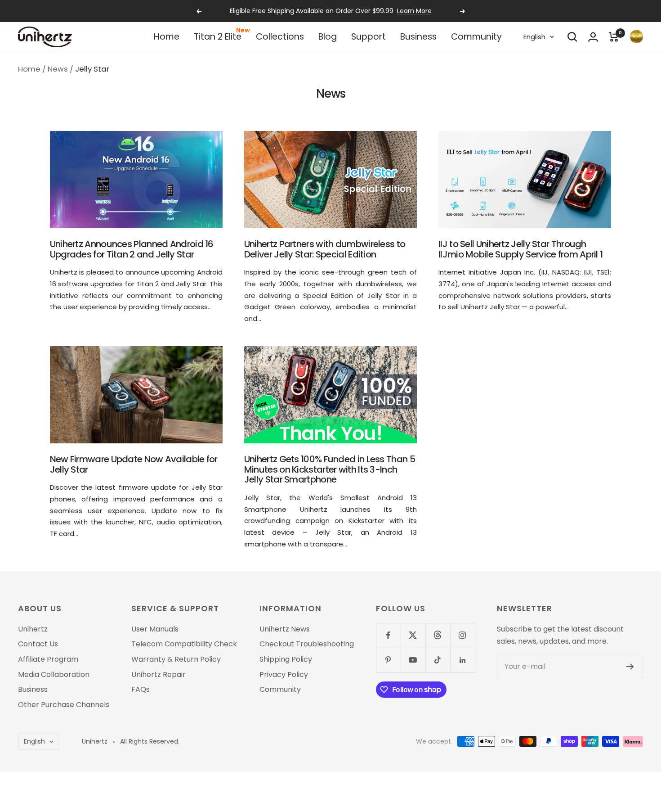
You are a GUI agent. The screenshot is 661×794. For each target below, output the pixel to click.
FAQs (140, 689)
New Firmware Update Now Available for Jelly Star (134, 464)
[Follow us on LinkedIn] (462, 660)
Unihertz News (284, 629)
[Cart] (614, 37)
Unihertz (33, 629)
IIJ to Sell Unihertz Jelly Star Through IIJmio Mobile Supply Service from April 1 (520, 249)
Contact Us (38, 644)
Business (418, 37)
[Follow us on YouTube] (413, 660)
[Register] (630, 666)
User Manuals (155, 629)
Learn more (414, 10)
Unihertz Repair (158, 674)
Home (166, 37)
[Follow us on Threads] (437, 635)
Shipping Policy (285, 659)
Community (476, 37)
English (534, 36)
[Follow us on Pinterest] (388, 660)
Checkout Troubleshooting (306, 644)
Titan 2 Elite (217, 37)
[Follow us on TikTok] (437, 660)
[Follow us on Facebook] (388, 635)
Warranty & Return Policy (176, 659)
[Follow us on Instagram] (462, 635)
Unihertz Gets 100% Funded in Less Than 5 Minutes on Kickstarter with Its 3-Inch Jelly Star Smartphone (329, 469)
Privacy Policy (283, 674)
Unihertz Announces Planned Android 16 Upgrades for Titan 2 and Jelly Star (132, 249)
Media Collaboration (53, 674)
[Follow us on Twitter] (413, 635)
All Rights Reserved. (149, 741)
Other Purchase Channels (63, 704)
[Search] (572, 37)
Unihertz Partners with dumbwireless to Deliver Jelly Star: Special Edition (324, 249)
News (58, 68)
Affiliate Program (48, 659)
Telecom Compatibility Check (184, 644)
